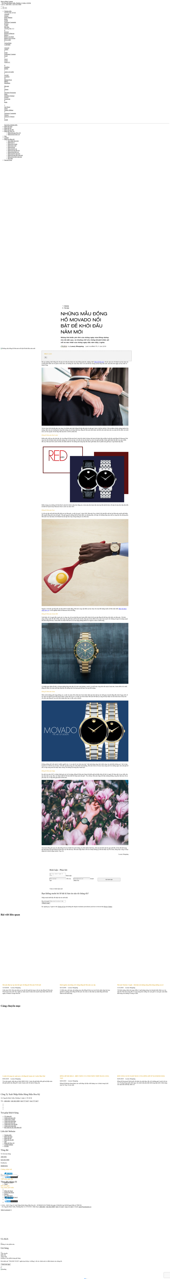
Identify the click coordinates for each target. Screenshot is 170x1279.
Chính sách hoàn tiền (10, 1075)
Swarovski (7, 99)
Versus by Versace (9, 116)
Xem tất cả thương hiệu (10, 125)
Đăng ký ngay (45, 903)
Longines (6, 76)
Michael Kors (8, 80)
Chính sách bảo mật (9, 1067)
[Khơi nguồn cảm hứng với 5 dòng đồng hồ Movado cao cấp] (85, 937)
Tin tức (66, 308)
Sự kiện (6, 1095)
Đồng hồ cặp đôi (9, 129)
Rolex (6, 19)
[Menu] (1, 6)
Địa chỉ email (45, 901)
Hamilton (6, 67)
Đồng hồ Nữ (7, 128)
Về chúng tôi (8, 1065)
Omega (6, 16)
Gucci (6, 59)
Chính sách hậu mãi (9, 1072)
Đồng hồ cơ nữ (12, 145)
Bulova (6, 35)
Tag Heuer (7, 107)
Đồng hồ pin (11, 147)
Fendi (5, 52)
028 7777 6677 (25, 1050)
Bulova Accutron (9, 36)
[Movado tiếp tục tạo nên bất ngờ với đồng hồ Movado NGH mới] (28, 937)
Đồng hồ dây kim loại (14, 153)
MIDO (6, 81)
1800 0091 (7, 1050)
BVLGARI (7, 40)
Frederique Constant (10, 54)
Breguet (6, 32)
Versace (6, 115)
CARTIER (7, 44)
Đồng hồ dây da (12, 149)
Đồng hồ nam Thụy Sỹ (14, 133)
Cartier (6, 25)
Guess (6, 60)
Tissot (6, 108)
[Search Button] (1, 8)
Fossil (6, 56)
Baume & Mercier (9, 33)
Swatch (6, 97)
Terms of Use (61, 906)
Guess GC (7, 62)
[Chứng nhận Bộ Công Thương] (8, 1148)
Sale (5, 136)
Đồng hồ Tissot (8, 1131)
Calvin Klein (7, 43)
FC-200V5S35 (8, 1145)
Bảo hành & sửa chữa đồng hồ (12, 1077)
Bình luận (69, 875)
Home (66, 306)
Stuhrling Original (9, 96)
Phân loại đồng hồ (9, 139)
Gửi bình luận (109, 879)
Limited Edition (8, 1094)
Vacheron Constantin (10, 22)
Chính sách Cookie (9, 1069)
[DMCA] (11, 1151)
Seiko (5, 94)
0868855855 (4, 1115)
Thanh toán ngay (5, 1213)
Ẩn (45, 357)
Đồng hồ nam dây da (14, 150)
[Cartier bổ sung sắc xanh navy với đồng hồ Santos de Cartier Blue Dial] (28, 1002)
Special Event (8, 160)
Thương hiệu (8, 11)
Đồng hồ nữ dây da (13, 152)
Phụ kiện (6, 27)
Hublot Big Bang (9, 1141)
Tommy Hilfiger (8, 110)
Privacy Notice (108, 906)
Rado (5, 102)
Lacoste (6, 75)
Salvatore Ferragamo (10, 92)
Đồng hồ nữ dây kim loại (15, 157)
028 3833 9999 (15, 1050)
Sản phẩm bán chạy (13, 141)
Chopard (6, 14)
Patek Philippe (8, 17)
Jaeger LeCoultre (9, 72)
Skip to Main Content (7, 1)
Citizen (6, 49)
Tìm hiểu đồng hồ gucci (11, 1146)
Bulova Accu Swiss (9, 38)
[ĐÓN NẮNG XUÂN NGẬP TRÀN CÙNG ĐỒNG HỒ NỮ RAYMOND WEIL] (142, 1002)
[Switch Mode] (3, 6)
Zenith (6, 20)
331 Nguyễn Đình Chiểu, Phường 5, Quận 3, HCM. (16, 3)
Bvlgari (6, 24)
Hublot (6, 68)
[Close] (1, 1192)
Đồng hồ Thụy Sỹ (9, 131)
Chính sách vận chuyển (10, 1073)
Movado (6, 86)
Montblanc (7, 83)
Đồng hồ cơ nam (12, 144)
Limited (6, 137)
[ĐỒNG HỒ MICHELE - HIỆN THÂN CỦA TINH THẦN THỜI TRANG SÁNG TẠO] (85, 1002)
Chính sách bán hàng (10, 1070)
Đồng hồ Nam (8, 126)
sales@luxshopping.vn (85, 1156)
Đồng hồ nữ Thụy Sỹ (14, 134)
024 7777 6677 (34, 1050)
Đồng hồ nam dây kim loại (15, 155)
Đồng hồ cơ (11, 142)
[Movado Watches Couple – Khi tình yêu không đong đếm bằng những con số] (142, 937)
